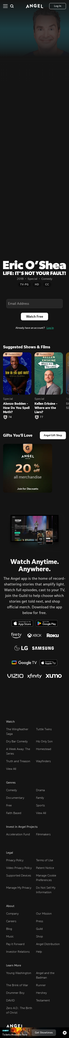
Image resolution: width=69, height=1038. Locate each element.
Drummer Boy (15, 993)
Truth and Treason (18, 761)
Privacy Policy (14, 860)
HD (37, 284)
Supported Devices (18, 875)
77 (41, 417)
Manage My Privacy (18, 887)
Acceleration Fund (18, 834)
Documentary (15, 798)
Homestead (43, 749)
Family (40, 798)
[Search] (12, 6)
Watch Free (34, 316)
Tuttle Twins (44, 729)
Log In (50, 327)
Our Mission (44, 913)
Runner (41, 985)
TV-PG (24, 284)
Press (39, 921)
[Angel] (34, 6)
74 (10, 417)
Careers (11, 921)
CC (47, 284)
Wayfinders (43, 761)
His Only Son (44, 741)
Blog (9, 929)
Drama (40, 790)
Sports (40, 805)
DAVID (10, 1000)
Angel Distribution (48, 944)
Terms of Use (44, 860)
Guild (39, 929)
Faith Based (13, 813)
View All (11, 769)
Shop (39, 936)
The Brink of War (17, 985)
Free (9, 805)
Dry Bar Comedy (17, 741)
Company (12, 913)
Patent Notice (45, 868)
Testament (43, 1000)
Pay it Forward (15, 944)
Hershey (41, 993)
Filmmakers (43, 834)
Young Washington (18, 973)
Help (39, 951)
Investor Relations (18, 951)
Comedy (11, 790)
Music (10, 936)
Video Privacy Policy (19, 868)
